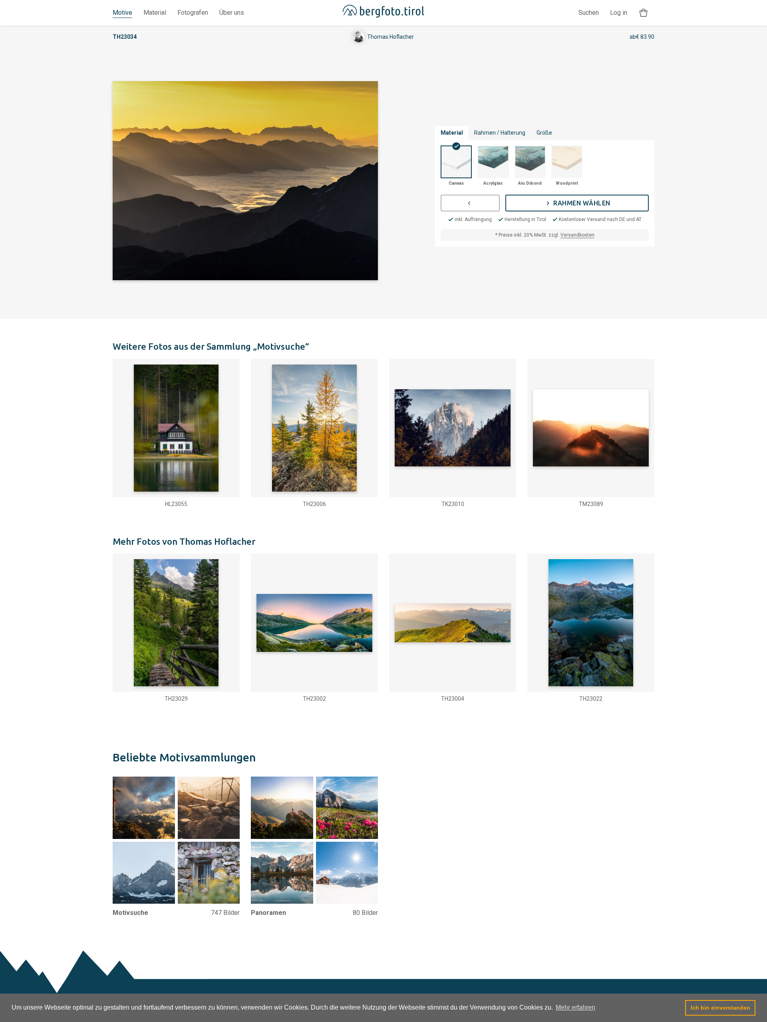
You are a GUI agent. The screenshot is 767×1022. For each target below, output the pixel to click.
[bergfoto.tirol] (383, 13)
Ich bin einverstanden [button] (720, 1007)
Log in (618, 12)
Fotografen (192, 12)
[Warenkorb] (643, 13)
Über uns (231, 12)
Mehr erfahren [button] (575, 1007)
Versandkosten (577, 235)
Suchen (588, 12)
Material (154, 12)
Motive (122, 12)
